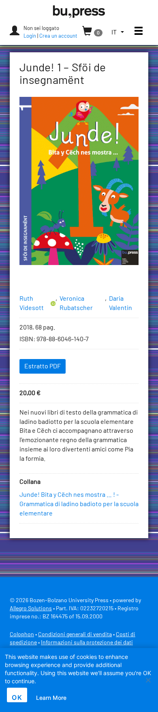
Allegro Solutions (31, 609)
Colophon (22, 634)
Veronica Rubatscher (76, 303)
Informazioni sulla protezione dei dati (87, 643)
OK (17, 697)
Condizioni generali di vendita (75, 634)
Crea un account (58, 36)
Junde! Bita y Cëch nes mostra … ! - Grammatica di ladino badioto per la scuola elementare (79, 504)
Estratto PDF (42, 366)
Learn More (51, 697)
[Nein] (148, 680)
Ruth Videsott (31, 303)
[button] (117, 32)
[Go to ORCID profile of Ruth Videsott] (53, 303)
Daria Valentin (120, 303)
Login (29, 36)
